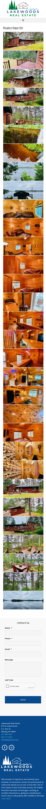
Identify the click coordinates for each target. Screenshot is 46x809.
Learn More (6, 798)
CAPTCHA (9, 680)
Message (9, 660)
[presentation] (20, 686)
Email (8, 649)
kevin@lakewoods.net (9, 740)
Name (8, 628)
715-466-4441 (6, 734)
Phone (8, 638)
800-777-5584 (6, 737)
